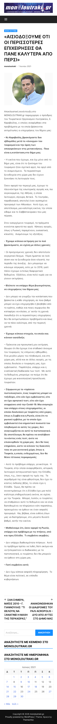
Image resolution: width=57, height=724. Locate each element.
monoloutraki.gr (37, 714)
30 (21, 696)
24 (29, 691)
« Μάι (7, 704)
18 (36, 686)
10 (29, 681)
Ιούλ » (15, 704)
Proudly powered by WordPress (19, 717)
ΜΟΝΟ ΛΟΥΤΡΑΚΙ (11, 31)
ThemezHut (28, 720)
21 (7, 691)
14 (7, 686)
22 (14, 691)
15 (14, 686)
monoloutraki (10, 66)
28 (7, 696)
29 (14, 696)
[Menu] (5, 19)
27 (50, 691)
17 (29, 686)
